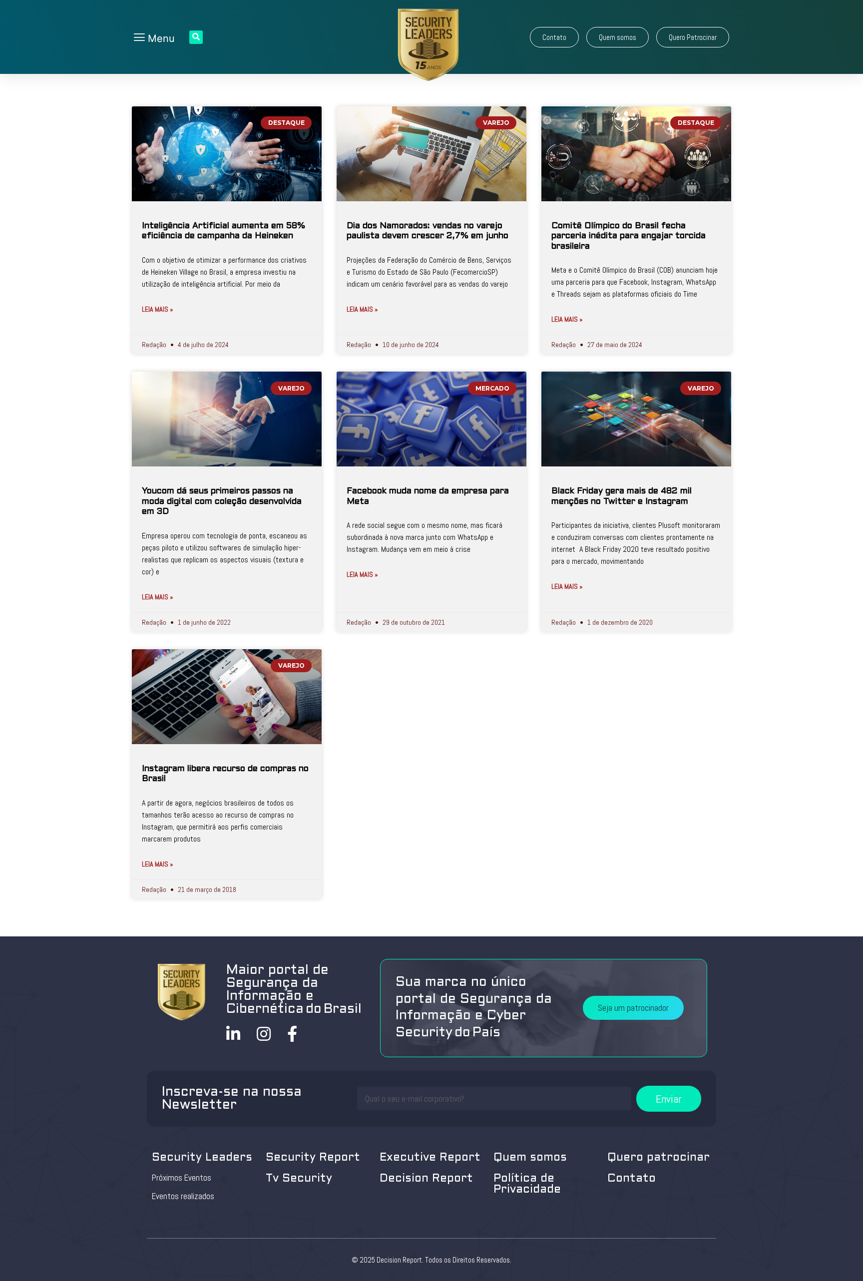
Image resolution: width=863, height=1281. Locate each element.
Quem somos (530, 1158)
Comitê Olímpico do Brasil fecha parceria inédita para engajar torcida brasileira (628, 236)
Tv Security (299, 1179)
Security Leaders (202, 1158)
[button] (554, 37)
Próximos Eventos (181, 1177)
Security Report (313, 1158)
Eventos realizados (183, 1196)
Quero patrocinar (658, 1158)
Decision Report (426, 1179)
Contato (631, 1179)
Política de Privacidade (527, 1184)
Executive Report (430, 1158)
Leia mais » (157, 309)
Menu (160, 38)
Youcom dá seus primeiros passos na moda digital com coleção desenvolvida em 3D (222, 501)
